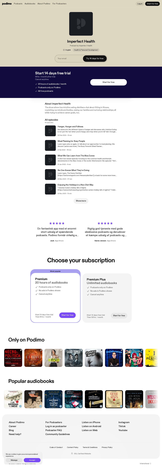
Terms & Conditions (90, 447)
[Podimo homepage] (7, 3)
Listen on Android (91, 426)
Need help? (15, 434)
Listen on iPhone (91, 422)
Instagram (123, 422)
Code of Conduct (56, 447)
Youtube (122, 430)
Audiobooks (30, 3)
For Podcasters (59, 3)
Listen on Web (90, 430)
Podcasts (18, 3)
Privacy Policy (107, 447)
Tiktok (122, 426)
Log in (140, 4)
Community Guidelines (57, 434)
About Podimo (43, 3)
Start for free (152, 4)
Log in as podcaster (56, 426)
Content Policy (72, 447)
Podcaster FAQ (53, 430)
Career (12, 426)
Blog (11, 430)
